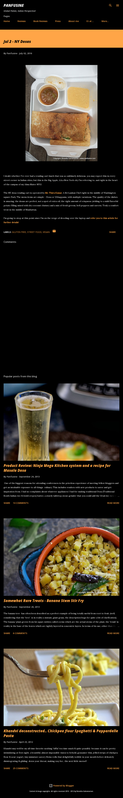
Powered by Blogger (63, 785)
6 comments (20, 633)
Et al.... (90, 21)
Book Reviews (40, 21)
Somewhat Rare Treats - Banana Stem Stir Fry (44, 600)
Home (7, 21)
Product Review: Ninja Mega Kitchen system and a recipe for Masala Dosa (57, 468)
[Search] (110, 5)
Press (58, 21)
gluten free (19, 232)
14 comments (20, 503)
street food (34, 232)
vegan (46, 232)
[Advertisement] (61, 344)
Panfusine (14, 5)
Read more (113, 503)
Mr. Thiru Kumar (53, 192)
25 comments (20, 768)
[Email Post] (54, 232)
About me (73, 21)
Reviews (22, 21)
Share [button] (112, 232)
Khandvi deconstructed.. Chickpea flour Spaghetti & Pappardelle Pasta (61, 733)
